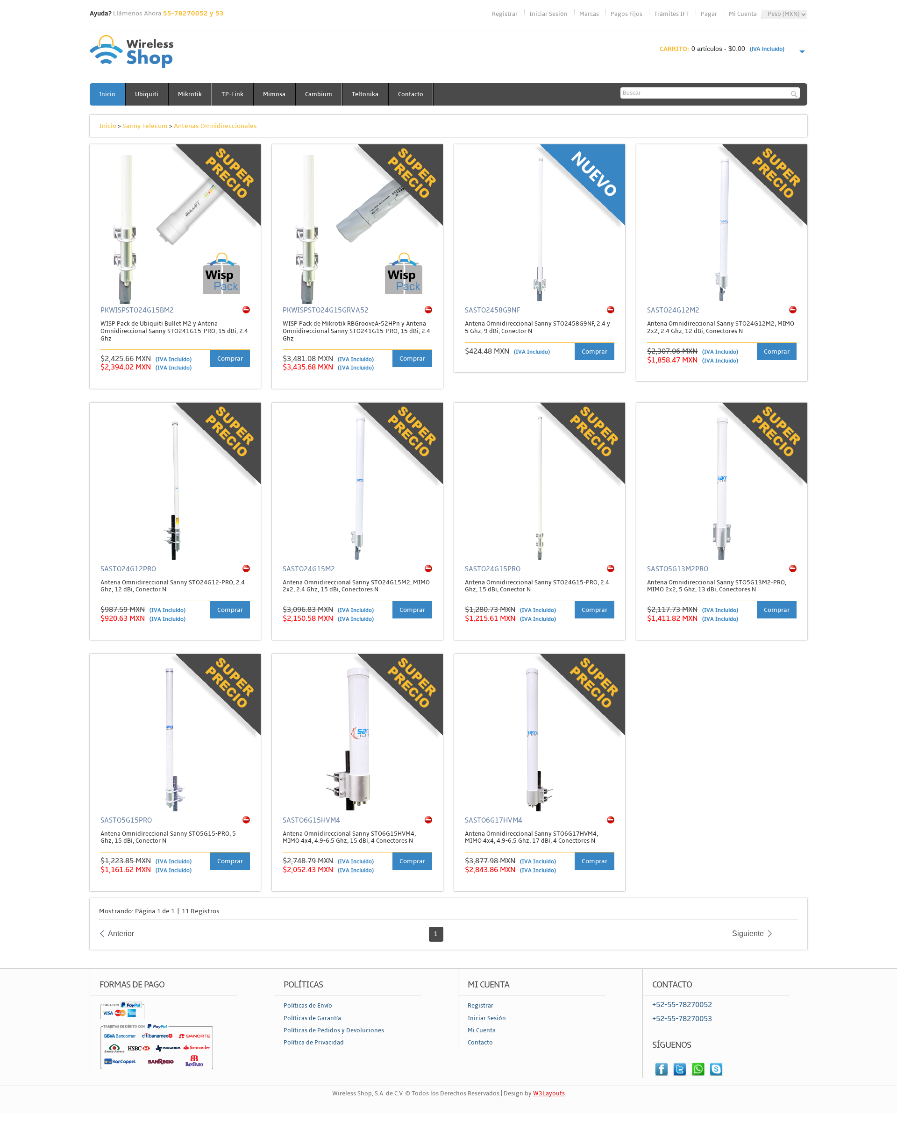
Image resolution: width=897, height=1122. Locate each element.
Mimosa (274, 94)
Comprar (230, 358)
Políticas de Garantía (312, 1018)
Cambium (318, 94)
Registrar (505, 14)
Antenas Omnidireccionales (215, 126)
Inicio (107, 94)
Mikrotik (190, 94)
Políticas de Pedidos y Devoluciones (334, 1030)
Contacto (410, 94)
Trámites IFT (671, 14)
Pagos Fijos (626, 14)
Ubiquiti (146, 94)
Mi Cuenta (743, 14)
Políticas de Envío (308, 1005)
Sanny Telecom (145, 126)
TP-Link (232, 94)
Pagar (709, 14)
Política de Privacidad (314, 1042)
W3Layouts (549, 1093)
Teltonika (365, 94)
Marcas (589, 14)
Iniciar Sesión (548, 14)
